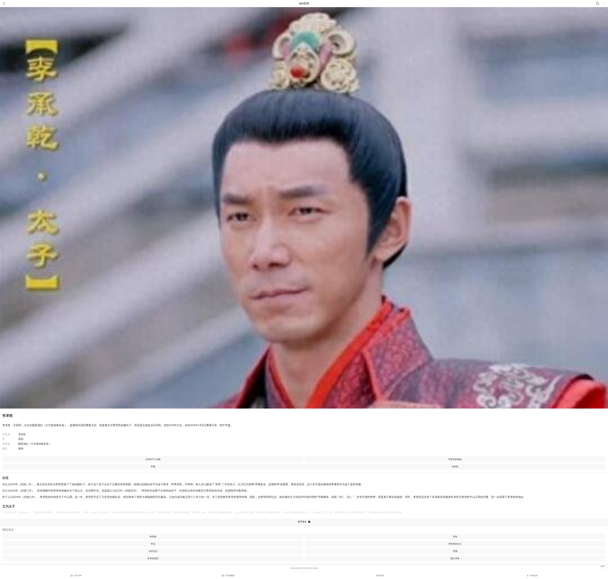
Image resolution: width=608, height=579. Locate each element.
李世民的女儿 (455, 543)
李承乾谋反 (152, 558)
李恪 (455, 536)
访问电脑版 (229, 575)
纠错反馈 (534, 575)
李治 (153, 543)
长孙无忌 (153, 551)
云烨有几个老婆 (153, 459)
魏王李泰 (455, 558)
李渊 (153, 466)
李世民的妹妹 (455, 459)
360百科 (304, 3)
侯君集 (455, 466)
